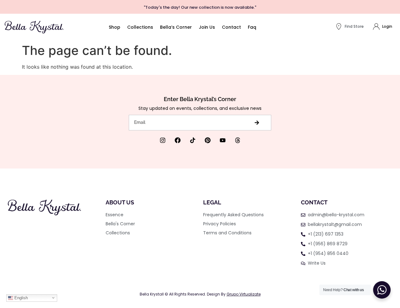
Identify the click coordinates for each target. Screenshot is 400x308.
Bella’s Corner (176, 27)
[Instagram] (162, 140)
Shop (114, 27)
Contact (231, 27)
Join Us (207, 27)
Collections (140, 27)
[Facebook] (177, 140)
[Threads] (237, 140)
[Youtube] (222, 140)
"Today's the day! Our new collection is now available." (200, 7)
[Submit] (256, 122)
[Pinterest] (207, 140)
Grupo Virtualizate (244, 294)
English (20, 298)
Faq (252, 27)
